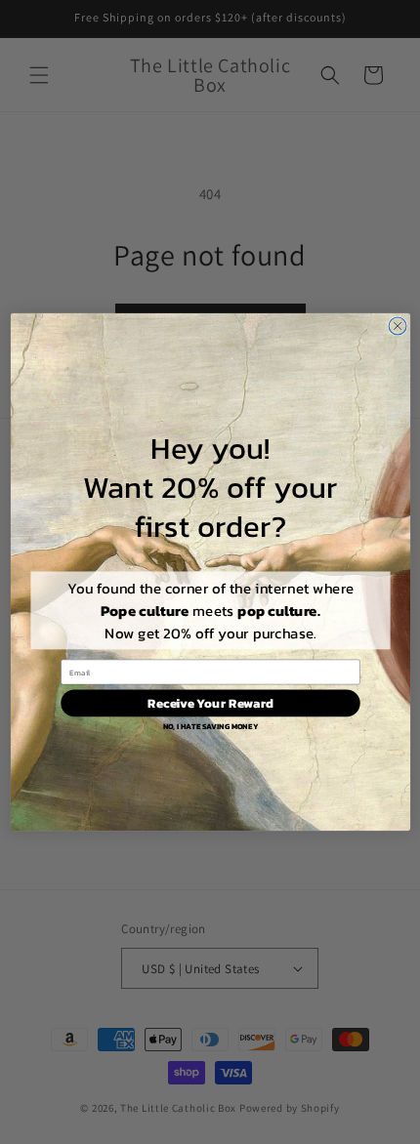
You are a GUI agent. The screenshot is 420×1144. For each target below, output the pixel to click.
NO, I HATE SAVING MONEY (210, 726)
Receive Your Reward (210, 703)
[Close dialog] (397, 326)
